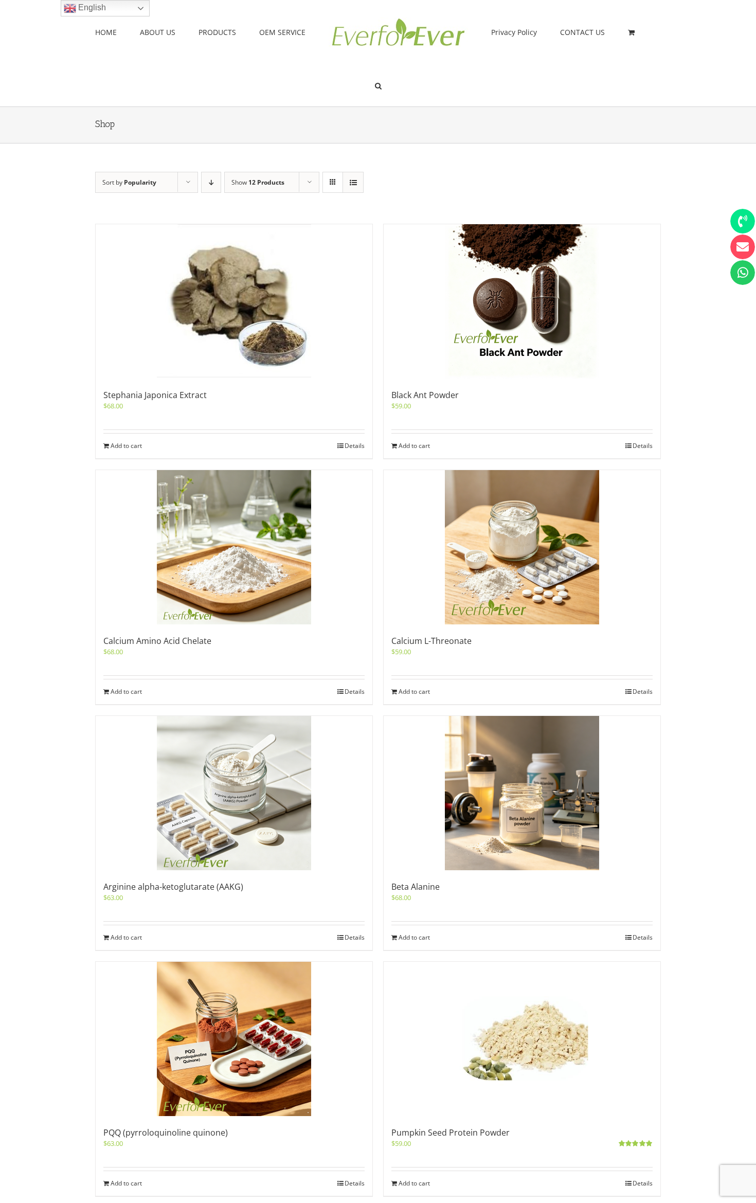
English (91, 7)
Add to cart (126, 445)
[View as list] (353, 182)
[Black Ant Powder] (522, 301)
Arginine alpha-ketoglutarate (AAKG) (173, 886)
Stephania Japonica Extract (155, 395)
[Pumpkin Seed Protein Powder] (522, 1039)
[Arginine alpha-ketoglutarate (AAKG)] (234, 793)
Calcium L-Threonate (431, 641)
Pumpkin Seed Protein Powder (450, 1132)
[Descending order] (211, 182)
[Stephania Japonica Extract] (234, 301)
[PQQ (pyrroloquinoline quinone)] (234, 1039)
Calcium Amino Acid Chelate (157, 641)
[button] (613, 31)
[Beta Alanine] (522, 793)
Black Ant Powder (425, 395)
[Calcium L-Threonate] (522, 547)
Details (355, 445)
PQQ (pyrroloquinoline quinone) (165, 1132)
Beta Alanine (415, 886)
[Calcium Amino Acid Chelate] (234, 547)
